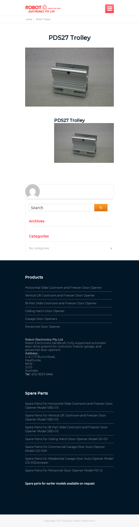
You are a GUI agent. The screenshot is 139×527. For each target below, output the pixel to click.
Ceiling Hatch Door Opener (45, 311)
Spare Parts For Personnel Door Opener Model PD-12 (64, 470)
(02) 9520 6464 (42, 374)
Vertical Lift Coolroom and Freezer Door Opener (60, 295)
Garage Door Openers (41, 319)
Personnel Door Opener (42, 326)
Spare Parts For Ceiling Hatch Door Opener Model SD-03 (66, 439)
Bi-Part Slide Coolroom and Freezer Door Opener (61, 303)
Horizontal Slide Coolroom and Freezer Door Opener (63, 287)
